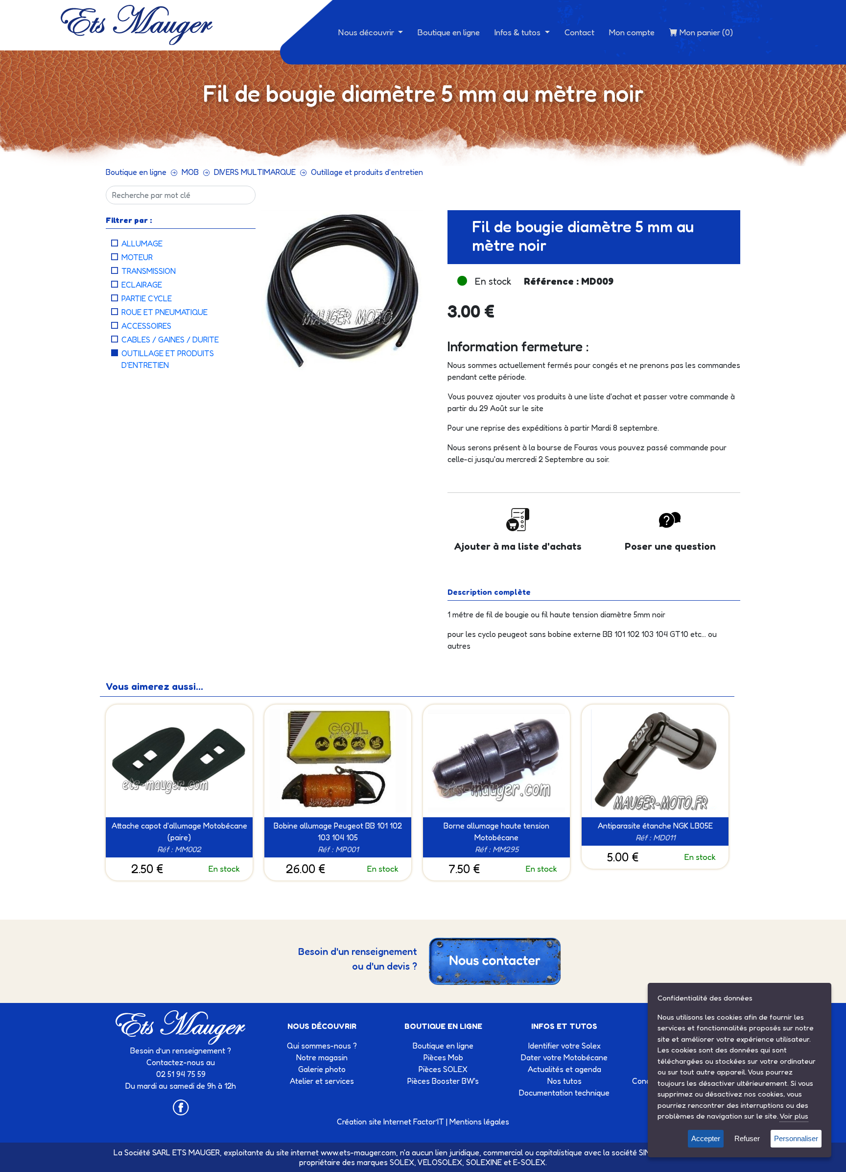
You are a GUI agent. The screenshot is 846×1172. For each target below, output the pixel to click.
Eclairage (141, 285)
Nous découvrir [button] (367, 32)
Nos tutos (564, 1081)
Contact (579, 32)
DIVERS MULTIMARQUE (255, 172)
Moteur (137, 257)
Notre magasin (322, 1057)
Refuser (747, 1138)
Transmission (148, 271)
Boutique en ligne (449, 32)
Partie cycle (146, 298)
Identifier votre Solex (564, 1045)
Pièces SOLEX (443, 1069)
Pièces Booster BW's (443, 1081)
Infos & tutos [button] (518, 32)
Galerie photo (322, 1069)
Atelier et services (322, 1081)
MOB (190, 172)
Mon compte (632, 32)
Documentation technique (564, 1093)
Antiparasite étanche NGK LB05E (655, 825)
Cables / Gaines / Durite (170, 339)
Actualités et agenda (564, 1069)
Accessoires (146, 326)
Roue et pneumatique (164, 312)
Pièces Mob (443, 1057)
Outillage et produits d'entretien (367, 172)
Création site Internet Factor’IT (390, 1121)
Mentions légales (479, 1121)
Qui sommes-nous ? (322, 1045)
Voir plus (793, 1116)
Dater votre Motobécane (564, 1057)
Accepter (705, 1138)
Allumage (142, 243)
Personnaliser (796, 1138)
